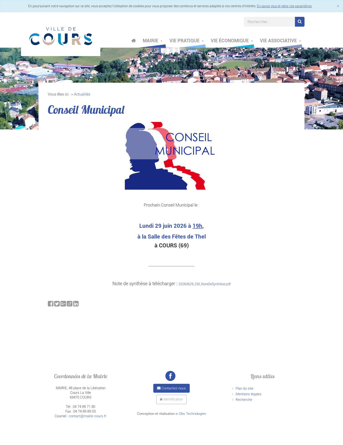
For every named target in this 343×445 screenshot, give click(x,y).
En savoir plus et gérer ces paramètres (284, 6)
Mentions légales (249, 394)
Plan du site (244, 388)
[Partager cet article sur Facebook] (51, 305)
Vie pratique (185, 40)
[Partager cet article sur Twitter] (57, 305)
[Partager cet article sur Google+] (63, 305)
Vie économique (230, 40)
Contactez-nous (173, 388)
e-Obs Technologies (191, 414)
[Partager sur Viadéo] (70, 305)
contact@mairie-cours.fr (87, 416)
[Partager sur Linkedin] (76, 305)
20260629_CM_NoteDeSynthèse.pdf (204, 284)
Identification (172, 399)
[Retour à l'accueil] (60, 36)
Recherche (244, 400)
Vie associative (279, 40)
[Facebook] (170, 375)
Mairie (151, 40)
